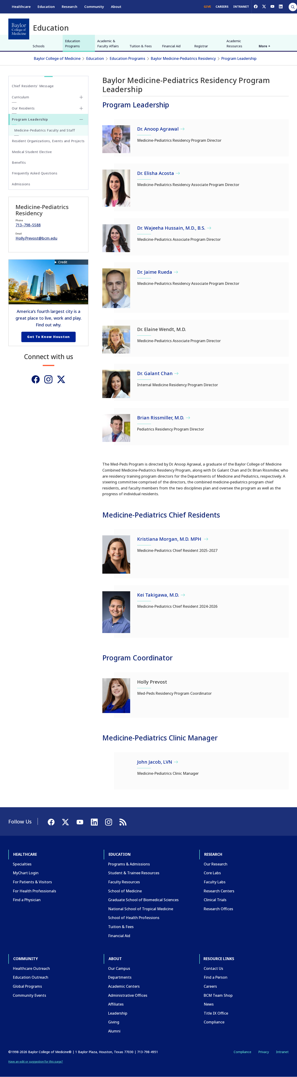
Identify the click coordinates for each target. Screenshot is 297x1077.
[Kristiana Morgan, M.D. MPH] (116, 554)
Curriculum (20, 97)
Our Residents (23, 108)
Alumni (114, 1031)
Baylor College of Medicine (57, 58)
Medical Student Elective (32, 152)
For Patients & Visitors (32, 881)
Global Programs (27, 986)
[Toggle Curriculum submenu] (81, 97)
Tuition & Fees (140, 46)
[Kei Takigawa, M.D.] (116, 612)
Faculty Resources (124, 881)
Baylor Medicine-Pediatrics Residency (183, 58)
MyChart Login (26, 872)
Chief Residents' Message (33, 86)
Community (94, 6)
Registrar (201, 46)
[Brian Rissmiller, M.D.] (116, 428)
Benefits (19, 162)
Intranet (282, 1052)
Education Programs (72, 43)
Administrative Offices (127, 995)
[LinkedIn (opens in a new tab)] (281, 6)
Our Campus (119, 968)
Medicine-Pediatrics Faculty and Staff (44, 130)
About (116, 6)
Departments (120, 977)
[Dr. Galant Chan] (116, 384)
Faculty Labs (215, 881)
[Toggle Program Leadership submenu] (81, 119)
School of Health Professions (133, 917)
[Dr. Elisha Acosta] (116, 188)
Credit (62, 262)
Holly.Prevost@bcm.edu (36, 238)
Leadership (117, 1013)
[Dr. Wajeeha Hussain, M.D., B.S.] (116, 238)
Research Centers (219, 891)
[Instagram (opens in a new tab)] (48, 379)
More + (264, 46)
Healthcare (21, 6)
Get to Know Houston (48, 336)
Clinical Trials (215, 899)
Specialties (22, 864)
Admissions (21, 184)
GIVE (207, 6)
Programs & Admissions (129, 864)
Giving (113, 1022)
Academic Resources (234, 43)
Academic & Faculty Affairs (108, 43)
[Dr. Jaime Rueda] (116, 288)
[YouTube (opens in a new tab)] (272, 6)
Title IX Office (216, 1013)
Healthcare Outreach (31, 968)
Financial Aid (171, 46)
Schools (39, 46)
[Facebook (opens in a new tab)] (256, 6)
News (209, 1004)
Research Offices (218, 908)
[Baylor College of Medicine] (18, 29)
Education (46, 6)
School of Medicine (125, 891)
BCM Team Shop (218, 995)
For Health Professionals (34, 891)
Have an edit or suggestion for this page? (35, 1062)
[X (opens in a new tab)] (264, 6)
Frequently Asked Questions (34, 173)
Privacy (263, 1052)
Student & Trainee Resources (133, 872)
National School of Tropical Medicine (140, 908)
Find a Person (215, 977)
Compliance (214, 1022)
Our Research (215, 864)
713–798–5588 (28, 225)
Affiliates (116, 1004)
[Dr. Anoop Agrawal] (116, 139)
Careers (210, 986)
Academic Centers (124, 986)
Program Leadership (239, 58)
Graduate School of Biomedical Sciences (143, 899)
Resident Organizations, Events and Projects (48, 141)
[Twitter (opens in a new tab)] (61, 379)
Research (69, 6)
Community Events (29, 995)
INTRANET (241, 6)
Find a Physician (27, 899)
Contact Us (213, 968)
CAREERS (222, 6)
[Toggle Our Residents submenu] (81, 108)
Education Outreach (30, 977)
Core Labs (212, 872)
